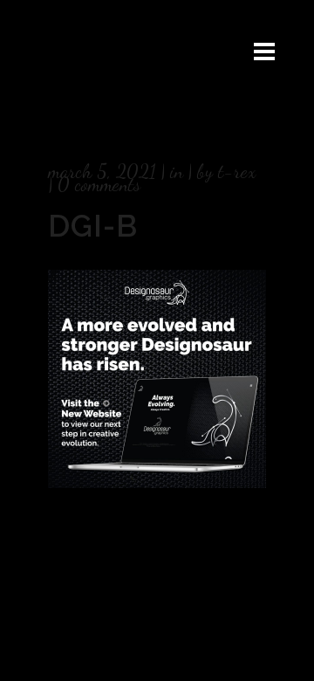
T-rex (237, 171)
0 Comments (99, 184)
